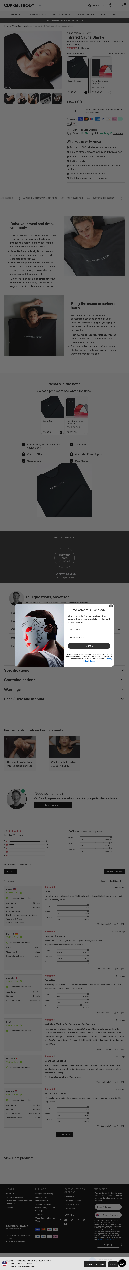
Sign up (89, 645)
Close (113, 1264)
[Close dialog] (111, 606)
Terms (92, 661)
